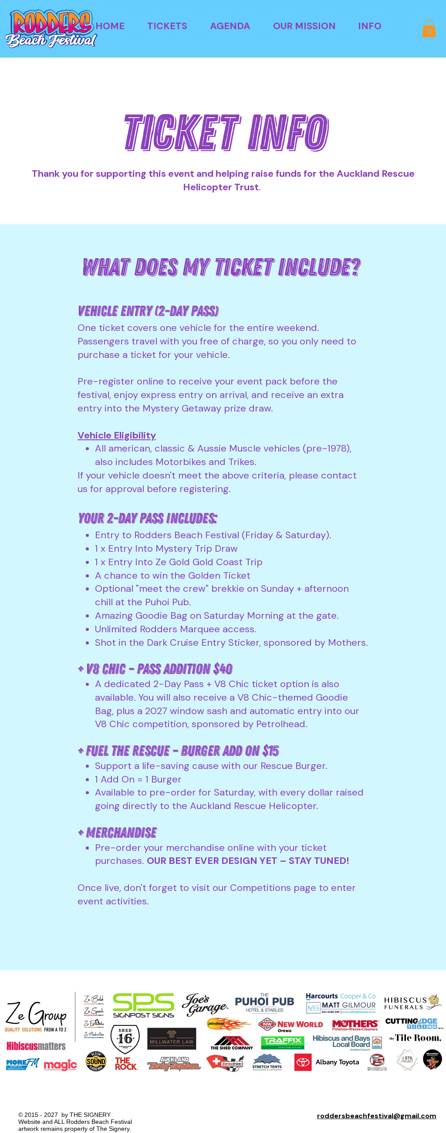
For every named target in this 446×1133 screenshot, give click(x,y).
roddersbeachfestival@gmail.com (376, 1115)
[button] (167, 26)
